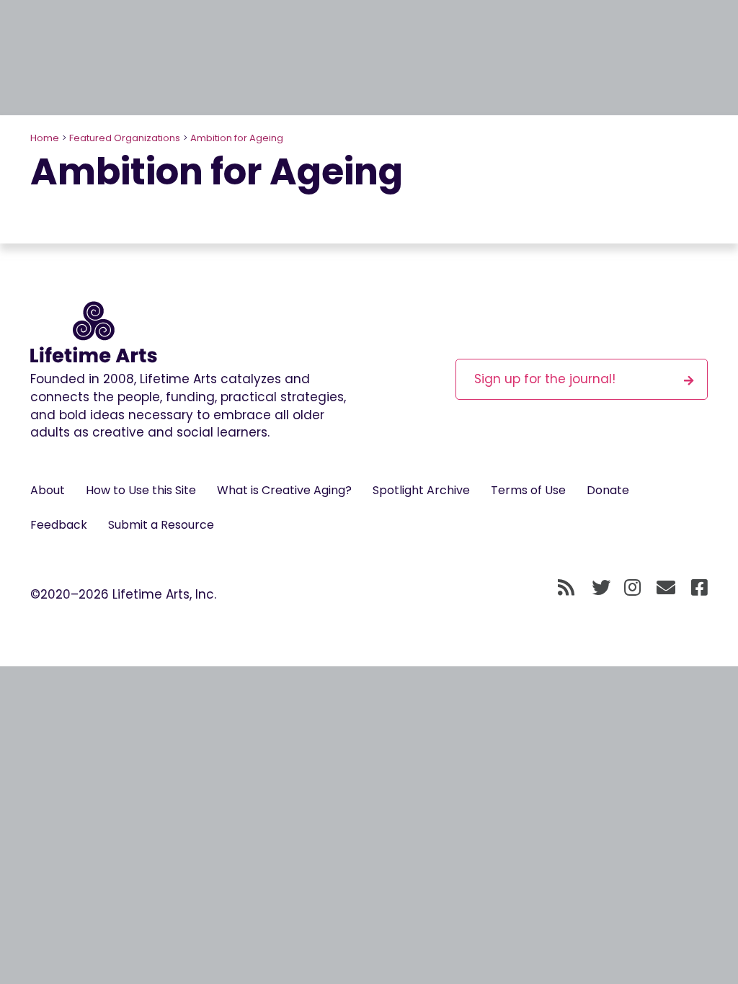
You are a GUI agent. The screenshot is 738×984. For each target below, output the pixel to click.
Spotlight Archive (421, 490)
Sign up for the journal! (544, 379)
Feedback (58, 524)
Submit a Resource (161, 524)
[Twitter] (601, 588)
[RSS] (566, 588)
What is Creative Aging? (284, 490)
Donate (608, 490)
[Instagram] (632, 588)
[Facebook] (699, 588)
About (47, 490)
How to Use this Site (141, 490)
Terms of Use (528, 490)
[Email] (666, 588)
